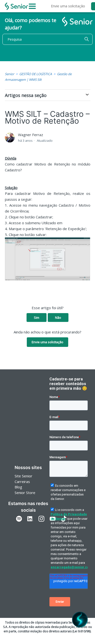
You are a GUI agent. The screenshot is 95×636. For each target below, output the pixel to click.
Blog (18, 486)
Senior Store (25, 492)
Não (58, 317)
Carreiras (22, 481)
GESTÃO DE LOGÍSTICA (35, 74)
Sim (36, 317)
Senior (9, 74)
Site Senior (23, 475)
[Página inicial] (16, 6)
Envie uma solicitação (68, 6)
